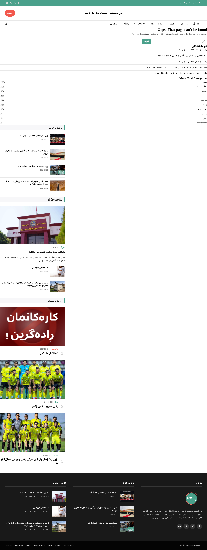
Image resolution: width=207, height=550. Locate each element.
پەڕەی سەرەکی (68, 545)
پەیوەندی (196, 2)
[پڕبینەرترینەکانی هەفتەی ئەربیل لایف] (57, 139)
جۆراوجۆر (114, 24)
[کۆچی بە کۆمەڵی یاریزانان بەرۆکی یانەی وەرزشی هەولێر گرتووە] (32, 432)
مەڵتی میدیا (156, 24)
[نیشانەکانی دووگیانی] (57, 271)
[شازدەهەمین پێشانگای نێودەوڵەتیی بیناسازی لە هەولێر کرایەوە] (57, 154)
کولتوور (171, 24)
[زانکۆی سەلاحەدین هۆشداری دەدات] (32, 225)
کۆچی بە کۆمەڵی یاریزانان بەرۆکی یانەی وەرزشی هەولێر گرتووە (29, 461)
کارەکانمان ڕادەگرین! (48, 353)
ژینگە (126, 24)
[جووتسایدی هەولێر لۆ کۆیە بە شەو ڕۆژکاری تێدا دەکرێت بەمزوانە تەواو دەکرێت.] (57, 185)
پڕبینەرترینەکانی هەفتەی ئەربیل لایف (192, 49)
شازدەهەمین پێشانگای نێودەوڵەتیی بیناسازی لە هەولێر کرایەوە (182, 55)
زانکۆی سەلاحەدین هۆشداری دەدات (47, 252)
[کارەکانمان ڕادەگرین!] (32, 326)
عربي (174, 2)
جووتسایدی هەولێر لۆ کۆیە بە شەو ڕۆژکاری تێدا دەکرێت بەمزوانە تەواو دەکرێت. (175, 67)
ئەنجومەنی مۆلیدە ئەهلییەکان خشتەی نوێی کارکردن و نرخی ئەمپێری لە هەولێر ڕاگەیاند (24, 284)
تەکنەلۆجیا (139, 24)
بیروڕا (205, 118)
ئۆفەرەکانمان (185, 2)
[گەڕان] (6, 24)
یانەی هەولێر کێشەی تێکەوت (44, 406)
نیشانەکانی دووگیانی (40, 267)
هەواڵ (196, 24)
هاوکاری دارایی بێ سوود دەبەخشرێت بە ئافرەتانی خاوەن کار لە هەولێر (180, 73)
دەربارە (10, 13)
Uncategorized (201, 122)
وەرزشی (184, 24)
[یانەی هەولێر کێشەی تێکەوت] (32, 379)
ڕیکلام (204, 113)
